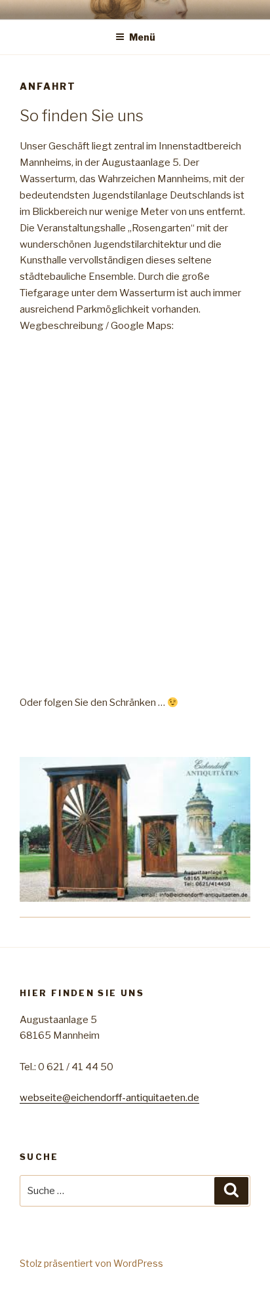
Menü (142, 37)
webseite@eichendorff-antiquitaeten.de (109, 1098)
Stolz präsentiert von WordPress (91, 1263)
